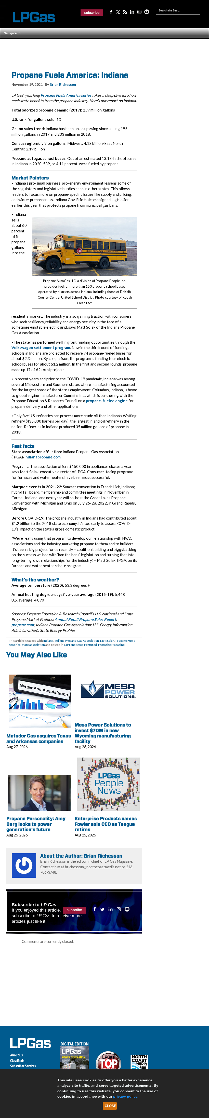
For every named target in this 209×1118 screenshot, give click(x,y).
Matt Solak (107, 640)
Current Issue (73, 645)
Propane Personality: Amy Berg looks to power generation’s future (36, 824)
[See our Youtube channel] (146, 12)
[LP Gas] (29, 17)
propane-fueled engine (107, 400)
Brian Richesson (63, 84)
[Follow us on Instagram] (139, 12)
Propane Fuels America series (66, 95)
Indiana (48, 640)
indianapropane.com (42, 457)
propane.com (22, 624)
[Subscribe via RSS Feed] (125, 12)
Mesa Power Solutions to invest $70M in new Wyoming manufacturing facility (103, 733)
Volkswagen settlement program (40, 347)
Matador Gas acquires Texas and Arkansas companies (38, 738)
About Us (16, 1055)
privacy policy (125, 1096)
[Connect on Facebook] (110, 12)
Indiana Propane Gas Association (77, 640)
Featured (90, 645)
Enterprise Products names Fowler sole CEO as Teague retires (106, 824)
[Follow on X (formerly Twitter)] (118, 12)
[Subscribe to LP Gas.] (92, 13)
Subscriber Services (23, 1066)
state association (33, 645)
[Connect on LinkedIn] (132, 12)
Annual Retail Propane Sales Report (85, 619)
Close (110, 1106)
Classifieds (17, 1060)
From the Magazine (111, 645)
